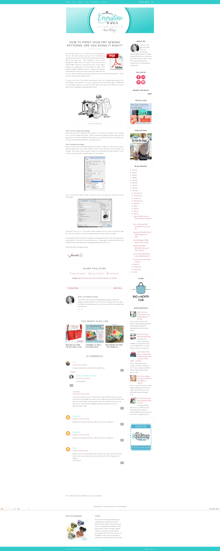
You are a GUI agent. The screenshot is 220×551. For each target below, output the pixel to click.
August (136, 203)
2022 (133, 170)
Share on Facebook (79, 273)
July (135, 206)
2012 (133, 272)
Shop (74, 2)
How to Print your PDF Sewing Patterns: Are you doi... (141, 226)
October (136, 198)
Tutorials (94, 2)
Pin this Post (113, 273)
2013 (133, 190)
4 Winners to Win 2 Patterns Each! (93, 346)
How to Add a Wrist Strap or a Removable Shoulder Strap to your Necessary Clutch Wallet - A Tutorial (140, 356)
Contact (104, 2)
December (137, 193)
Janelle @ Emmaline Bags (88, 297)
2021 (133, 172)
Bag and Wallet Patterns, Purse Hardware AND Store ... (142, 218)
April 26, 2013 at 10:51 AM (80, 365)
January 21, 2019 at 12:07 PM (80, 450)
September (137, 201)
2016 (133, 183)
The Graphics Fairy (96, 123)
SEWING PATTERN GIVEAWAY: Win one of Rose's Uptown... (141, 248)
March (136, 264)
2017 (133, 180)
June (135, 208)
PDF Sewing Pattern (104, 278)
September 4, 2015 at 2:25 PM (81, 419)
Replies (73, 372)
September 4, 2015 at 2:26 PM (81, 435)
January (136, 269)
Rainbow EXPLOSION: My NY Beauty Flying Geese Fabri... (142, 234)
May (135, 211)
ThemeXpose (75, 548)
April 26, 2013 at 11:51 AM (83, 378)
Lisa (74, 362)
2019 (133, 175)
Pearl (75, 448)
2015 (133, 185)
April (135, 214)
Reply (122, 370)
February (136, 267)
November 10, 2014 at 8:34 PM (81, 394)
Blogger (124, 506)
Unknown (76, 416)
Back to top (149, 549)
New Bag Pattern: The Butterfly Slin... (74, 346)
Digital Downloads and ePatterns (87, 278)
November (137, 196)
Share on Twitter (97, 273)
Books (80, 2)
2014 (133, 188)
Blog (87, 2)
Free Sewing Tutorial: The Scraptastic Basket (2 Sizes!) (144, 401)
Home (68, 2)
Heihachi (100, 548)
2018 (133, 178)
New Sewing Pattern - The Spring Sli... (114, 346)
